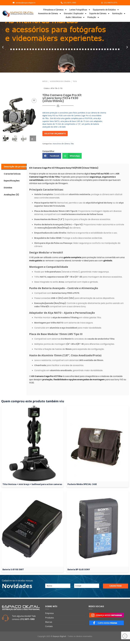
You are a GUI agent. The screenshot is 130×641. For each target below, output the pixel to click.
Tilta (75, 81)
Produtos (49, 617)
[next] (33, 138)
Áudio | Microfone (74, 17)
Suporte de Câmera (97, 13)
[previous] (5, 115)
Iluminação (117, 13)
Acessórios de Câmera (48, 13)
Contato (49, 626)
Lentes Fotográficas (78, 9)
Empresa (49, 613)
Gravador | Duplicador (73, 13)
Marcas (48, 622)
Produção (91, 17)
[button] (2, 47)
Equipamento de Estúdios (104, 9)
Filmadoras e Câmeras (53, 9)
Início (44, 81)
